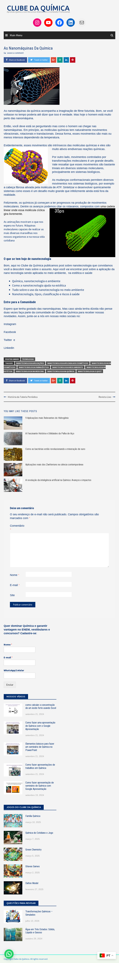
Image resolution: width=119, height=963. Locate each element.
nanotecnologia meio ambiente (67, 367)
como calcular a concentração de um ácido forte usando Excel (40, 706)
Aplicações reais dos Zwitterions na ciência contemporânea (54, 464)
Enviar (9, 684)
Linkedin (9, 347)
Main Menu (15, 35)
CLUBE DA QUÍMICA (38, 8)
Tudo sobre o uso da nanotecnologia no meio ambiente (48, 290)
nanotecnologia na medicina (30, 371)
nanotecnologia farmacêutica (34, 367)
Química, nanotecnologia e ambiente (36, 281)
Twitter (8, 340)
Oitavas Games (32, 866)
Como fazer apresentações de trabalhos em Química (40, 766)
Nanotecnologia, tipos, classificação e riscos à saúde (45, 294)
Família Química (32, 816)
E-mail (15, 585)
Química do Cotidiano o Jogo (39, 832)
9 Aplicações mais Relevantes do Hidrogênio (47, 417)
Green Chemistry (33, 849)
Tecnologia (28, 359)
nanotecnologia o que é (89, 371)
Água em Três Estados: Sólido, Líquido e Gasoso (40, 931)
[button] (9, 954)
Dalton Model (31, 883)
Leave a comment (15, 52)
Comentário (17, 527)
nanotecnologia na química (60, 371)
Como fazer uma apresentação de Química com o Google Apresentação (40, 726)
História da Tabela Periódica (22, 396)
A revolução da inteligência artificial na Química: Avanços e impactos (58, 480)
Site (12, 595)
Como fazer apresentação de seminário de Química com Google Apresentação (39, 786)
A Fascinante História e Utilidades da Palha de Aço (49, 433)
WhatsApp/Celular (14, 670)
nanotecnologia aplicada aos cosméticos (67, 363)
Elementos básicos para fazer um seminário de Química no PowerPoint (39, 747)
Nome (14, 575)
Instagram (10, 324)
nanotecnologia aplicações (30, 363)
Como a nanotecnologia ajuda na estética (39, 285)
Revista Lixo (105, 396)
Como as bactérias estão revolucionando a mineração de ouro (55, 449)
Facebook (10, 332)
